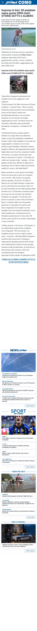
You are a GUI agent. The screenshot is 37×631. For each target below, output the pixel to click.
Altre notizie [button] (30, 406)
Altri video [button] (31, 517)
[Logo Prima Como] (18, 2)
